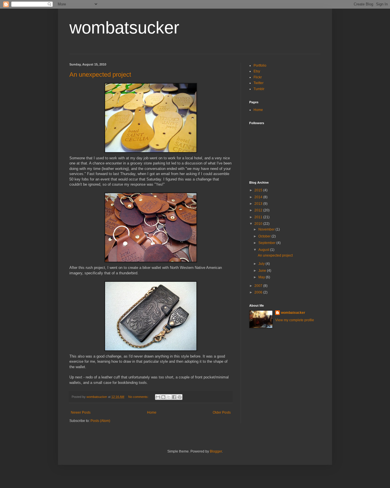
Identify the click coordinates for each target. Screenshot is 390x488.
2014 (258, 197)
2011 (258, 217)
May (262, 277)
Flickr (258, 77)
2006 (258, 292)
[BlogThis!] (163, 397)
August (264, 250)
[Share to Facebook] (174, 397)
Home (151, 412)
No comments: (138, 396)
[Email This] (158, 397)
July (262, 264)
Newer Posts (81, 412)
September (267, 243)
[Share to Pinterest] (179, 397)
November (267, 229)
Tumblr (259, 89)
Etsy (257, 71)
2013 (258, 204)
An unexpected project (100, 74)
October (265, 236)
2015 (258, 190)
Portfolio (260, 66)
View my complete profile (294, 320)
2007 (258, 286)
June (262, 271)
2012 (258, 210)
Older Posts (222, 412)
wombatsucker (124, 27)
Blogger (216, 451)
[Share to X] (169, 397)
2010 (258, 224)
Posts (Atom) (100, 421)
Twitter (259, 83)
